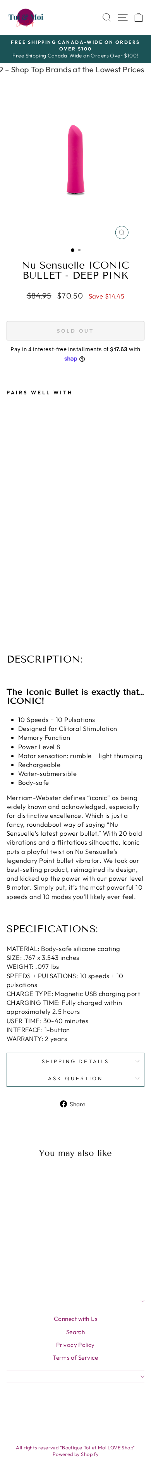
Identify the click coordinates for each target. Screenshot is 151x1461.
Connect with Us (75, 1318)
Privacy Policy (75, 1344)
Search (75, 1332)
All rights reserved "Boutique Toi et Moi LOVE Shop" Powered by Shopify (75, 1451)
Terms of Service (75, 1357)
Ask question (75, 1078)
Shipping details (76, 1061)
